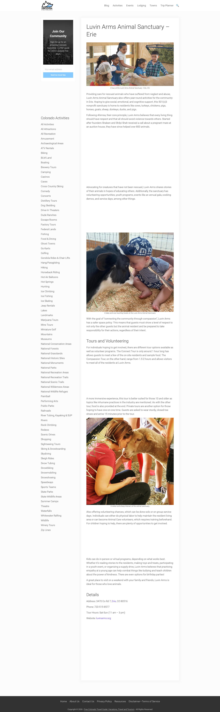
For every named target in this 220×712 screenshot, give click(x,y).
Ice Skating (47, 301)
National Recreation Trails (54, 377)
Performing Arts (49, 401)
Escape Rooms (49, 219)
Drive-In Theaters (50, 210)
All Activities (47, 124)
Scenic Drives (48, 434)
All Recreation (48, 133)
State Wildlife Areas (51, 496)
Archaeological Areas (52, 143)
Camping (46, 172)
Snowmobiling (48, 472)
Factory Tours (48, 224)
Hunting (45, 286)
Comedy (45, 191)
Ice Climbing (47, 291)
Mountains (46, 334)
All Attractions (48, 129)
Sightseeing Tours (50, 444)
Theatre (45, 506)
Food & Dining (48, 238)
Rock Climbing (48, 425)
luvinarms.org (103, 618)
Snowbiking (47, 468)
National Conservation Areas (56, 344)
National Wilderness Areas (55, 386)
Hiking (44, 267)
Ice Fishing (47, 296)
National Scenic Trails (52, 382)
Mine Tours (47, 324)
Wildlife (45, 520)
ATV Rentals (47, 148)
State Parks (47, 491)
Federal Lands (48, 229)
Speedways (47, 482)
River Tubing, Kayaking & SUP (56, 415)
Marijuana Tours (49, 320)
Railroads (46, 410)
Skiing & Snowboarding (53, 448)
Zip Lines (46, 530)
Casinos (45, 176)
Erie (114, 601)
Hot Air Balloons (49, 277)
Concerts (46, 196)
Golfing (44, 253)
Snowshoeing (48, 477)
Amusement (47, 138)
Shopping (46, 439)
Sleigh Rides (47, 458)
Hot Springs (47, 281)
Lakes (44, 310)
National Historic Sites (53, 358)
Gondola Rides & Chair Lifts (55, 258)
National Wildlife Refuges (54, 391)
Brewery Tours (48, 167)
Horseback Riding (50, 272)
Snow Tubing (48, 463)
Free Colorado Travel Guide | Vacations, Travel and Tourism (109, 709)
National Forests (50, 348)
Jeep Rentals (48, 305)
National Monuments (52, 363)
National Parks (48, 367)
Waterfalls (46, 511)
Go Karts (45, 248)
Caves (44, 181)
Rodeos (45, 429)
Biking (44, 153)
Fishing (45, 234)
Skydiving (46, 453)
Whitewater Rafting (51, 515)
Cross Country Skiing (52, 186)
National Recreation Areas (55, 372)
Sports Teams (48, 487)
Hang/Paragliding (50, 262)
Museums (46, 339)
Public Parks (47, 405)
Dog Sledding (48, 205)
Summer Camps (49, 501)
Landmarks (47, 315)
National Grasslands (52, 353)
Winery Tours (48, 525)
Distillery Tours (49, 200)
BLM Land (46, 157)
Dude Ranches (48, 215)
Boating (45, 162)
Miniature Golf (48, 329)
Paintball (45, 396)
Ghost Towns (48, 243)
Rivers (44, 420)
